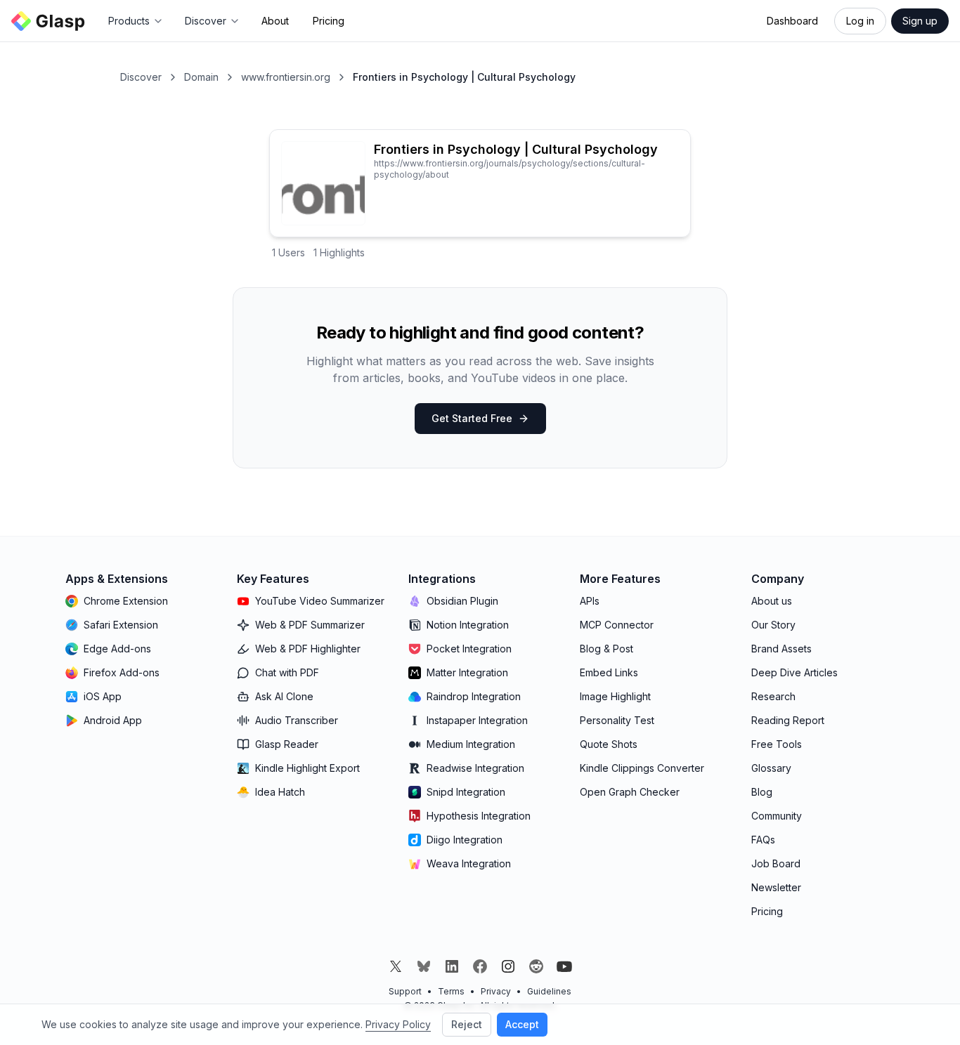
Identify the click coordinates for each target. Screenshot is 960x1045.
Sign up (920, 21)
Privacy (496, 991)
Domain (201, 77)
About (275, 21)
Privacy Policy (398, 1024)
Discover (141, 77)
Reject (466, 1024)
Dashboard (792, 21)
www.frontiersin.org (285, 77)
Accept (522, 1024)
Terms (451, 991)
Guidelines (549, 991)
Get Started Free (472, 418)
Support (405, 991)
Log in (860, 21)
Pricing (328, 21)
